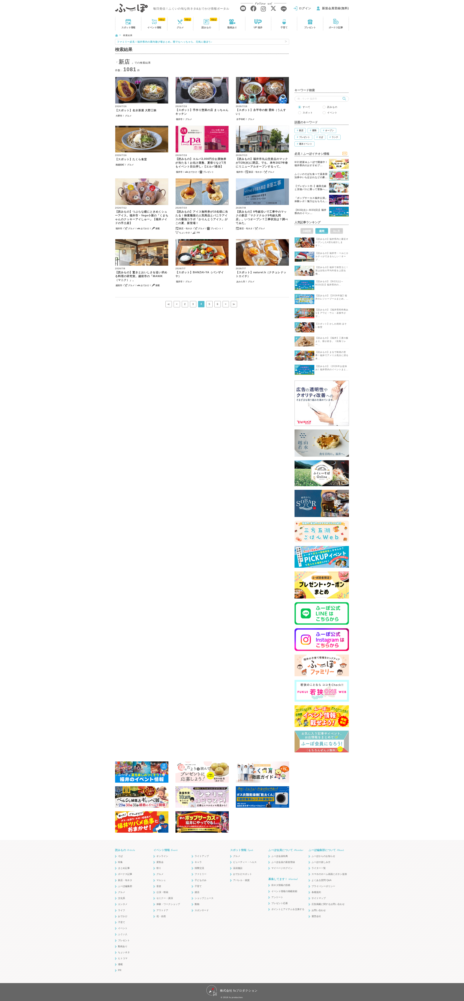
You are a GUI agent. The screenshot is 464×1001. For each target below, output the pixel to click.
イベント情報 (165, 850)
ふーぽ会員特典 (279, 856)
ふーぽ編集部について (326, 850)
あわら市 (240, 281)
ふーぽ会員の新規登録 (283, 862)
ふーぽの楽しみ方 (321, 862)
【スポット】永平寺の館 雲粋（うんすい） (261, 111)
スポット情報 (241, 850)
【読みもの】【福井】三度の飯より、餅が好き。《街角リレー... (331, 341)
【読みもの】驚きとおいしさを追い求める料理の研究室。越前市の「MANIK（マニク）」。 (141, 276)
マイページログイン (282, 868)
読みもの (206, 27)
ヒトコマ (122, 958)
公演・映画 (162, 892)
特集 (120, 862)
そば (120, 856)
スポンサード (202, 910)
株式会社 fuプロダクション (239, 990)
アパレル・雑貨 (241, 880)
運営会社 (316, 916)
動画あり (232, 27)
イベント (154, 27)
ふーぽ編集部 (125, 886)
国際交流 (199, 868)
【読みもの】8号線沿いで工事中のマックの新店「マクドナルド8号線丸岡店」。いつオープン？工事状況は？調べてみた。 (262, 217)
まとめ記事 (124, 868)
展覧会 (159, 862)
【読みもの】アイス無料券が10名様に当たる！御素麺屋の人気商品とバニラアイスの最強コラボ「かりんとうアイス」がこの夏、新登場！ (201, 217)
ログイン (305, 8)
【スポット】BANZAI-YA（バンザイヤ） (199, 274)
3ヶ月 (336, 230)
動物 (197, 904)
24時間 (307, 230)
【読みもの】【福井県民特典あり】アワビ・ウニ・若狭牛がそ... (331, 312)
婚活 (197, 892)
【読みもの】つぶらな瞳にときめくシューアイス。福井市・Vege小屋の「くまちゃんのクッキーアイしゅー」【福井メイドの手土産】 (141, 217)
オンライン (162, 856)
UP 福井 (258, 27)
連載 (157, 228)
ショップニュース (204, 898)
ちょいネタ (184, 232)
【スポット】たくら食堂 (131, 159)
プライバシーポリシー (323, 886)
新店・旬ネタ (255, 172)
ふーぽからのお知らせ (323, 856)
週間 (321, 230)
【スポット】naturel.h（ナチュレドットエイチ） (261, 274)
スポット (128, 27)
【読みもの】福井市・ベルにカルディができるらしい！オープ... (331, 256)
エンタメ (122, 904)
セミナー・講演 (164, 898)
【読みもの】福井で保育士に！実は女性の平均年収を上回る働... (331, 270)
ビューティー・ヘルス (245, 862)
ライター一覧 (319, 868)
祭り (158, 868)
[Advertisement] (322, 61)
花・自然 (161, 916)
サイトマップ (319, 898)
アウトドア (162, 910)
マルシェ (161, 880)
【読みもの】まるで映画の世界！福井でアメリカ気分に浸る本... (331, 355)
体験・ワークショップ (168, 904)
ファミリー (200, 874)
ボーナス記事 (336, 27)
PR (198, 232)
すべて (306, 107)
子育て (284, 27)
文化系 (121, 898)
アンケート (277, 897)
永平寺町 (240, 119)
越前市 (119, 285)
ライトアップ (202, 856)
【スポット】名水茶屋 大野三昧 (136, 110)
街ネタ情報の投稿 (280, 885)
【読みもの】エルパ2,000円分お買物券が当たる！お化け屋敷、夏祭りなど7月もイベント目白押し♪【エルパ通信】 (200, 162)
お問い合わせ (319, 910)
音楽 (158, 886)
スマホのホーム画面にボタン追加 (329, 874)
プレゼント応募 (279, 903)
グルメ (180, 27)
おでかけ (192, 172)
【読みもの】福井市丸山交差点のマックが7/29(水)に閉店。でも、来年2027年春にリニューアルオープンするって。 (262, 162)
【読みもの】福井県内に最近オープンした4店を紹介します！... (331, 242)
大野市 (119, 116)
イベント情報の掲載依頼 (284, 891)
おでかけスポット (242, 874)
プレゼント (310, 27)
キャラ (198, 862)
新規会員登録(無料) (335, 8)
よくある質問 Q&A (322, 880)
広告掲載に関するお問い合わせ (328, 904)
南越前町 (120, 164)
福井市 (179, 119)
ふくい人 (122, 934)
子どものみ (200, 880)
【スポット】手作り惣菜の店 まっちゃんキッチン (202, 111)
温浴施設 (238, 868)
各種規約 (316, 892)
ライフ (121, 910)
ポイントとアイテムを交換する (287, 909)
